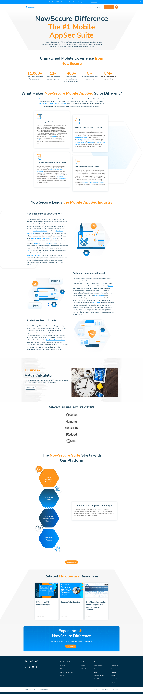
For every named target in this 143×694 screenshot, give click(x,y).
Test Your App (70, 646)
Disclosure (115, 689)
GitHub (54, 136)
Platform (62, 665)
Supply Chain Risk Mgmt (66, 672)
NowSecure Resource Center (55, 340)
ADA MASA (49, 104)
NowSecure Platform (40, 231)
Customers (70, 7)
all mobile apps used (98, 182)
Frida (55, 104)
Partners (79, 7)
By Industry (84, 669)
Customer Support (99, 675)
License (95, 689)
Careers (113, 675)
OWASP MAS (59, 176)
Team (112, 669)
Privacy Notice (105, 689)
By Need (83, 665)
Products (51, 7)
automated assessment (81, 137)
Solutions (60, 7)
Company (97, 7)
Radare (63, 104)
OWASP (41, 104)
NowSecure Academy (42, 140)
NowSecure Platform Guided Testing (84, 142)
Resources (88, 7)
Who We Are (114, 665)
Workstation (63, 669)
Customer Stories (71, 562)
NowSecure (43, 99)
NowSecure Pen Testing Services (45, 243)
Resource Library (98, 665)
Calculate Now (30, 387)
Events (96, 669)
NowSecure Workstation (83, 139)
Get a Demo (109, 7)
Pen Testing (63, 675)
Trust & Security (98, 679)
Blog (95, 672)
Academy (62, 679)
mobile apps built (86, 182)
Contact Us (114, 682)
